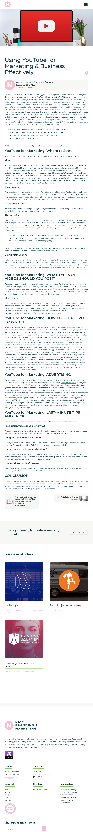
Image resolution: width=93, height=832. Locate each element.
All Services (65, 803)
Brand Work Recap (40, 790)
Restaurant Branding (68, 792)
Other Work (56, 611)
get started (78, 532)
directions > (11, 778)
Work (7, 790)
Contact (8, 800)
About (7, 792)
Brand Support (13, 671)
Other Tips (30, 85)
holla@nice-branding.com (44, 774)
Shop (7, 797)
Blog (7, 795)
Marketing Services (68, 797)
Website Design (66, 795)
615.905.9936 (38, 772)
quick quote (38, 777)
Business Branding (14, 611)
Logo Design (31, 611)
